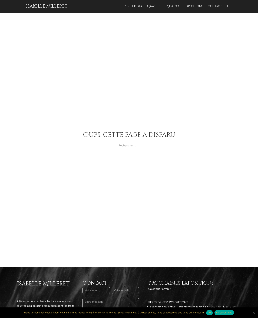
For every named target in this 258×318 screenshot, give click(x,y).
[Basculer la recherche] (227, 6)
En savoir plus (224, 312)
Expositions (194, 6)
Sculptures (133, 6)
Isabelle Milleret (47, 6)
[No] (253, 312)
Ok (209, 312)
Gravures (154, 6)
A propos (173, 6)
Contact (215, 6)
